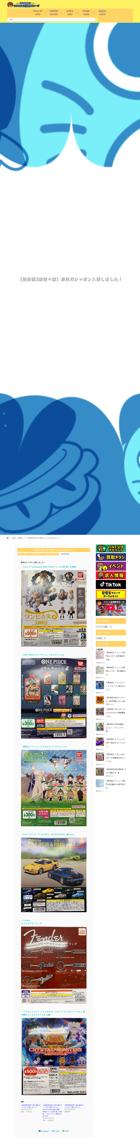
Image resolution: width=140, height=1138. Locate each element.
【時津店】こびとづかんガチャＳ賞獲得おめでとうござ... (115, 757)
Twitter (56, 1131)
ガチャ (56, 554)
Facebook (44, 1131)
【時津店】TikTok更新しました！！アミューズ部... (115, 727)
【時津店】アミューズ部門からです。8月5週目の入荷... (115, 656)
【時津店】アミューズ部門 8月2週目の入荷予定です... (116, 784)
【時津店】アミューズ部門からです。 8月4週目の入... (116, 671)
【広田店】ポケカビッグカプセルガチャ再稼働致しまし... (115, 712)
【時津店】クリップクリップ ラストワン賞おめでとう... (115, 686)
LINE (66, 1131)
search (115, 19)
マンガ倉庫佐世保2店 (35, 554)
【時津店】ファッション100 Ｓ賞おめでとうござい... (115, 742)
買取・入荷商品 (23, 554)
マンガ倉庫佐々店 (47, 554)
